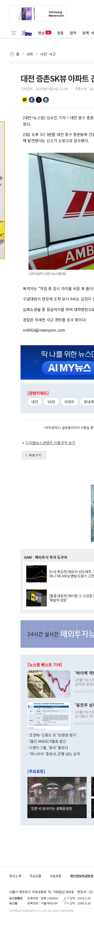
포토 (60, 33)
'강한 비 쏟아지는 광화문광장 (51, 808)
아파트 (69, 401)
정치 (73, 33)
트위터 (39, 100)
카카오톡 (25, 100)
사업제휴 (55, 875)
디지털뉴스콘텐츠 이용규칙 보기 (50, 442)
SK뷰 (51, 401)
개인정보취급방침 (82, 875)
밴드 (46, 100)
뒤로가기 (35, 455)
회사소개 (15, 875)
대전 (34, 401)
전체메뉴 (13, 33)
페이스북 (32, 100)
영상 (41, 33)
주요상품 (35, 875)
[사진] (48, 683)
